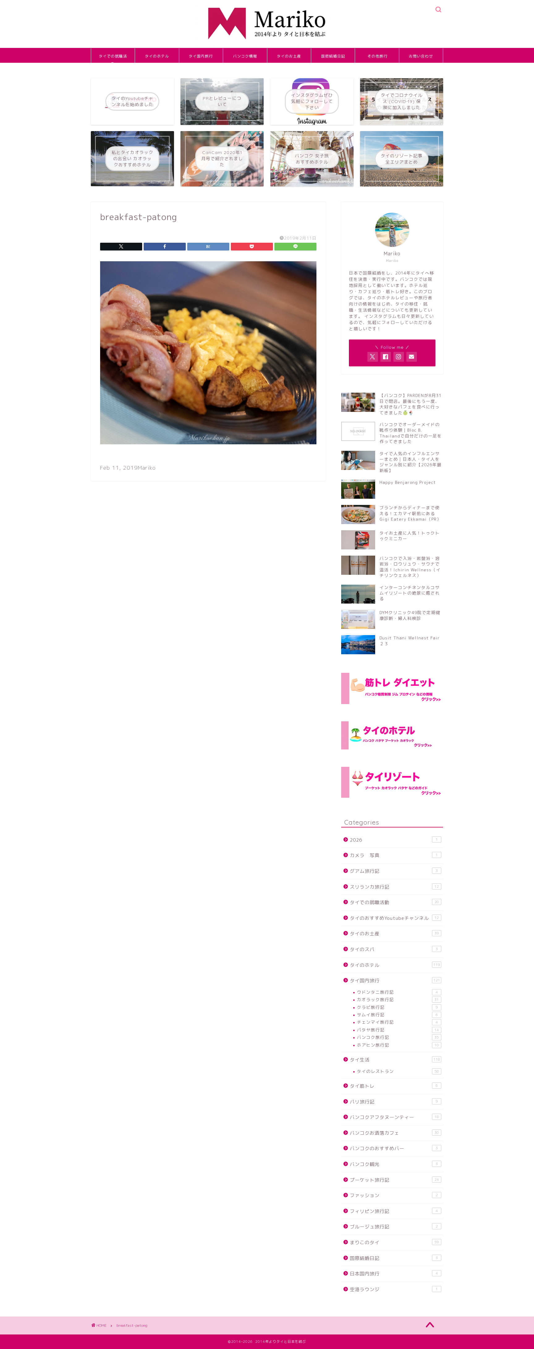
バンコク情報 (245, 56)
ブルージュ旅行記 (394, 1226)
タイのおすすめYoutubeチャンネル (394, 918)
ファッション (394, 1195)
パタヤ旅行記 (398, 1030)
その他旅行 (377, 56)
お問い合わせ (421, 56)
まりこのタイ (394, 1242)
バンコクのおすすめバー (394, 1148)
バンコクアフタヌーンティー (394, 1117)
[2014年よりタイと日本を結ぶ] (267, 46)
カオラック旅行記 (398, 999)
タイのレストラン (398, 1071)
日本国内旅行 (394, 1273)
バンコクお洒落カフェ (394, 1133)
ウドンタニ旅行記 (397, 992)
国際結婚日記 (333, 56)
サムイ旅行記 (397, 1015)
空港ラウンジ (394, 1289)
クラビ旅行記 (397, 1007)
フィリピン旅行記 (394, 1211)
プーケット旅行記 (394, 1180)
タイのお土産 (289, 56)
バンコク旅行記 (398, 1037)
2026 (394, 840)
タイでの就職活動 (113, 58)
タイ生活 (395, 1060)
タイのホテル (157, 56)
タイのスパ (394, 949)
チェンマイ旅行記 (397, 1022)
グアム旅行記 (394, 871)
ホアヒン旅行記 (398, 1045)
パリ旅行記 (394, 1102)
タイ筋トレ (394, 1086)
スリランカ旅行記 (394, 887)
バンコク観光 (394, 1164)
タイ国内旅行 (201, 56)
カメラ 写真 (394, 855)
